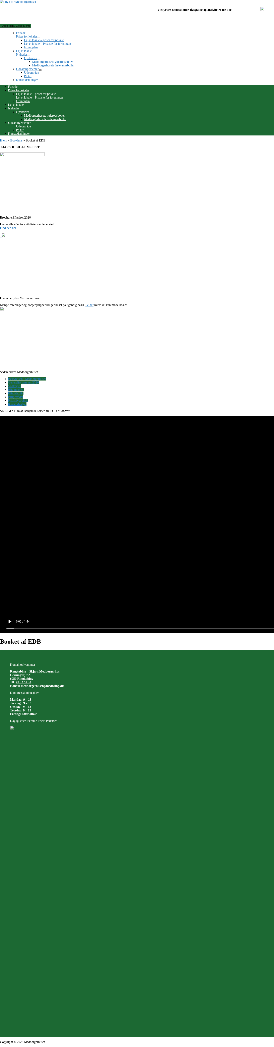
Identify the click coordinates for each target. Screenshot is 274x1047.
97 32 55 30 (23, 682)
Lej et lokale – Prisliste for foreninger (47, 43)
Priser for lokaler (26, 36)
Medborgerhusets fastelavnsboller (53, 65)
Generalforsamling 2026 (23, 382)
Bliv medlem (16, 389)
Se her (89, 305)
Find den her (8, 228)
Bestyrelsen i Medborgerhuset (27, 379)
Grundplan (31, 47)
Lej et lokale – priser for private (44, 40)
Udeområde (31, 72)
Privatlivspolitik (18, 400)
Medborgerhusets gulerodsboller (52, 61)
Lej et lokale (24, 51)
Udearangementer (27, 69)
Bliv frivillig (15, 393)
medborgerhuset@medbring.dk (42, 686)
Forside (20, 33)
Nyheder (21, 54)
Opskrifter (30, 58)
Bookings (16, 140)
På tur (27, 76)
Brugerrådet (15, 397)
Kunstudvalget (17, 404)
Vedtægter (14, 386)
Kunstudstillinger (27, 79)
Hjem (3, 140)
